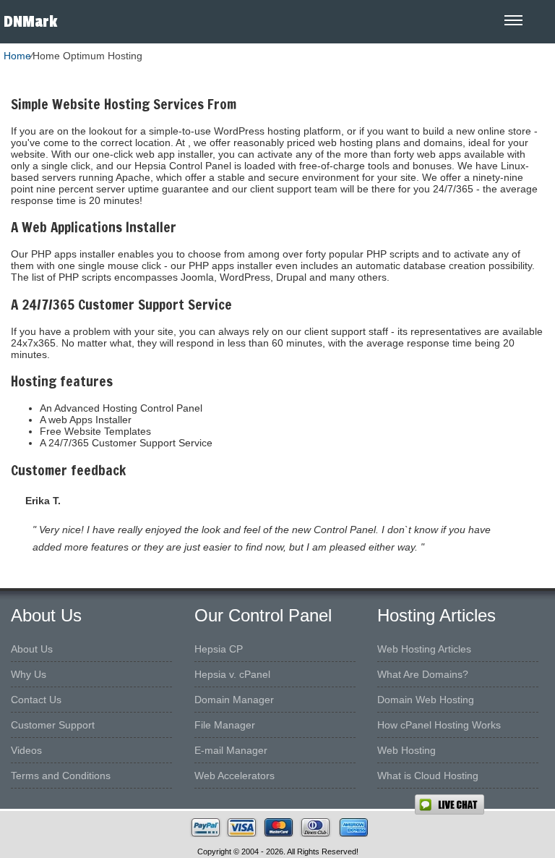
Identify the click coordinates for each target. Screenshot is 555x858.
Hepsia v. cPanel (232, 674)
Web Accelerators (234, 775)
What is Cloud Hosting (427, 775)
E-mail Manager (230, 750)
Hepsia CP (218, 649)
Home (17, 55)
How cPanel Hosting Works (439, 725)
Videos (26, 750)
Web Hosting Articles (424, 649)
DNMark (30, 22)
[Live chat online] (484, 804)
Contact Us (36, 699)
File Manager (224, 725)
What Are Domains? (422, 674)
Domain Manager (234, 699)
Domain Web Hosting (425, 699)
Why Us (28, 674)
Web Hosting (406, 750)
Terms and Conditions (61, 775)
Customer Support (53, 725)
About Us (32, 649)
